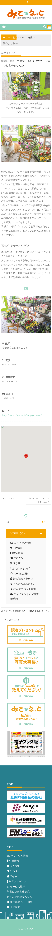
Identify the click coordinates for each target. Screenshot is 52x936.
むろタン (18, 558)
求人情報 (18, 553)
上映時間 (15, 907)
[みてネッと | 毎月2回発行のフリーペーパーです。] (4, 26)
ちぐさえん (9, 498)
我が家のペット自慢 (24, 589)
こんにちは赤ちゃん (24, 584)
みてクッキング (21, 568)
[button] (26, 533)
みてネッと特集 (22, 542)
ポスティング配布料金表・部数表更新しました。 (25, 611)
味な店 (17, 563)
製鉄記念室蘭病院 (23, 578)
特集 (22, 60)
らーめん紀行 (20, 573)
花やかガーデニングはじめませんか (39, 500)
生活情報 (17, 547)
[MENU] (49, 27)
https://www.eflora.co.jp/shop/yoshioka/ (22, 415)
